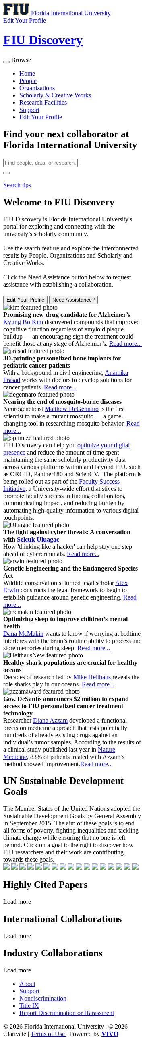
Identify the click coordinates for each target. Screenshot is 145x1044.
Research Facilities (43, 102)
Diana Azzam (50, 720)
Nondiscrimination (42, 998)
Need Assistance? (73, 300)
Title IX (29, 1005)
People (28, 80)
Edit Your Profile (40, 117)
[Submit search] (6, 173)
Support (29, 109)
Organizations (37, 88)
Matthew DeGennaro (72, 408)
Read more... (125, 343)
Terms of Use (48, 1033)
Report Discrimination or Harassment (66, 1012)
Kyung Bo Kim (23, 321)
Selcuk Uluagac (38, 539)
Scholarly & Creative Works (55, 95)
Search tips (17, 185)
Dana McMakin (23, 633)
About (27, 983)
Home (27, 73)
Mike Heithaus (92, 677)
